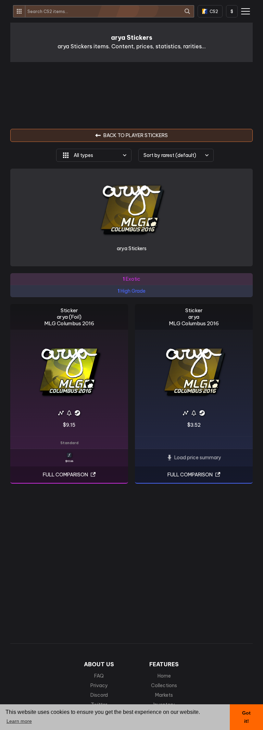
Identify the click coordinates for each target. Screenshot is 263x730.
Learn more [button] (19, 721)
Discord (99, 695)
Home (164, 676)
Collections (164, 685)
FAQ (99, 676)
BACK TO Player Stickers (135, 135)
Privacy (99, 685)
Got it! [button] (246, 717)
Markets (164, 695)
